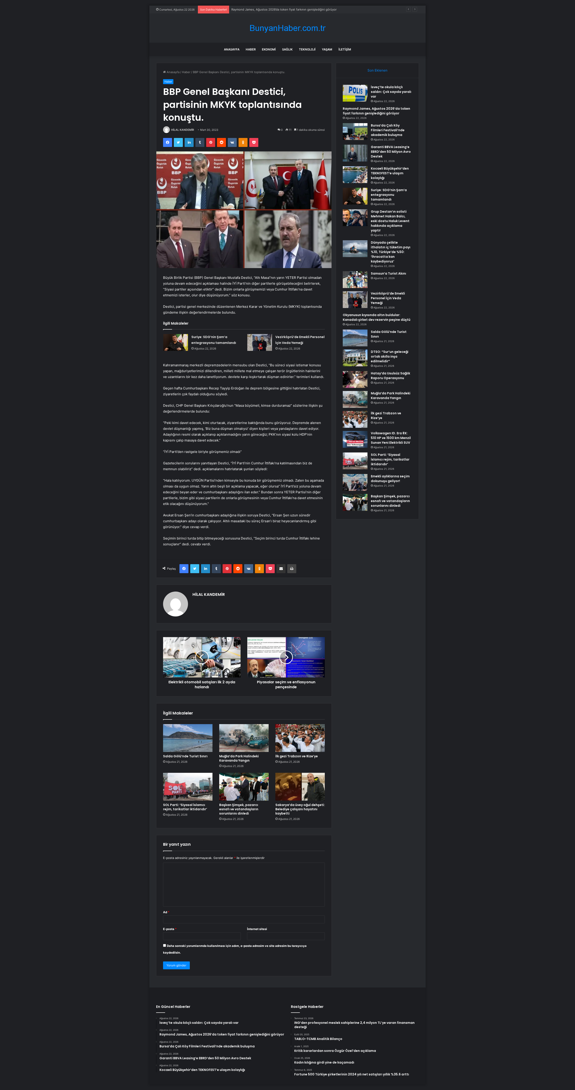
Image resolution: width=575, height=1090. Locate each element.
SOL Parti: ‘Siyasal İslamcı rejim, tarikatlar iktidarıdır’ (185, 807)
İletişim (344, 49)
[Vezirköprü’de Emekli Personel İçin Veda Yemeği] (259, 342)
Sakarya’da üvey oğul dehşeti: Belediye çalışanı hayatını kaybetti (300, 809)
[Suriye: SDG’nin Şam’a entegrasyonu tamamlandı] (175, 342)
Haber (251, 49)
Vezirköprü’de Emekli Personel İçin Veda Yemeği (388, 298)
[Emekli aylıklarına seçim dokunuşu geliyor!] (355, 482)
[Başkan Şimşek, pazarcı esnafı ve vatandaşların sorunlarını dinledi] (244, 787)
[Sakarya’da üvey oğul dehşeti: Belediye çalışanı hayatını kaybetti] (300, 787)
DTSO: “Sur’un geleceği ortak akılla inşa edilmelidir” (389, 356)
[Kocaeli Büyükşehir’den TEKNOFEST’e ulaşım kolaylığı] (355, 174)
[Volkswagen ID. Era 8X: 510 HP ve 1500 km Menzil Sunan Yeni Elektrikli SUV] (355, 439)
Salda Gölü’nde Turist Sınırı (185, 756)
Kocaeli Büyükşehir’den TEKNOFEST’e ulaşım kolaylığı (390, 173)
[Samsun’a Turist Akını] (355, 279)
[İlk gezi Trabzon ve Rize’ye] (300, 738)
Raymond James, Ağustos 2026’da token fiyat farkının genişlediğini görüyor (376, 111)
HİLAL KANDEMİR (182, 129)
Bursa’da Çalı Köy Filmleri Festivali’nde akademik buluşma (270, 9)
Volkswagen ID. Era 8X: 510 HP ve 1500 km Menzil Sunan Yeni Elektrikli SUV (391, 438)
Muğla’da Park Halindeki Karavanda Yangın (239, 758)
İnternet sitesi (257, 929)
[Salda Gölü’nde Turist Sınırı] (187, 738)
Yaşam (327, 49)
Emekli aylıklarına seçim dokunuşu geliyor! (390, 478)
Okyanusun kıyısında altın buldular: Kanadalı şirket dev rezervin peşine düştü (376, 317)
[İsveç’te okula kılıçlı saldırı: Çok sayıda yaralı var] (355, 93)
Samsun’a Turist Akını (388, 273)
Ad (166, 912)
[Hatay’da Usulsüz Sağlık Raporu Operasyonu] (355, 379)
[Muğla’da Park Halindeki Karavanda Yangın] (244, 738)
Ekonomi (269, 49)
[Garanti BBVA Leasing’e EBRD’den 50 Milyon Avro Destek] (355, 153)
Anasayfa (231, 49)
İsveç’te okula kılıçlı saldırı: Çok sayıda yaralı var (391, 92)
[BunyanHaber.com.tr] (287, 28)
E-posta (170, 929)
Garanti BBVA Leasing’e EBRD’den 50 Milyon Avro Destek (391, 152)
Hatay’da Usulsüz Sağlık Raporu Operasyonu (390, 375)
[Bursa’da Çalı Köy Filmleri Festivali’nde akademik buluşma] (355, 131)
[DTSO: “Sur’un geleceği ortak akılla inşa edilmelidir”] (355, 357)
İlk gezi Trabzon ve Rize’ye (296, 756)
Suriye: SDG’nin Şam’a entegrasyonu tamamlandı (389, 195)
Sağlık (287, 49)
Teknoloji (307, 49)
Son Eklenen (377, 70)
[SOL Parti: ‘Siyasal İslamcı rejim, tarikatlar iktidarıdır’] (187, 787)
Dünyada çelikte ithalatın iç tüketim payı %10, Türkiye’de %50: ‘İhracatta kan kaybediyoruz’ (390, 252)
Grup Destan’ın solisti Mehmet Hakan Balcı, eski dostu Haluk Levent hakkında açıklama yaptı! (390, 221)
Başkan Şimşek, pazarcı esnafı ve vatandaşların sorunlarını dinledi (238, 809)
